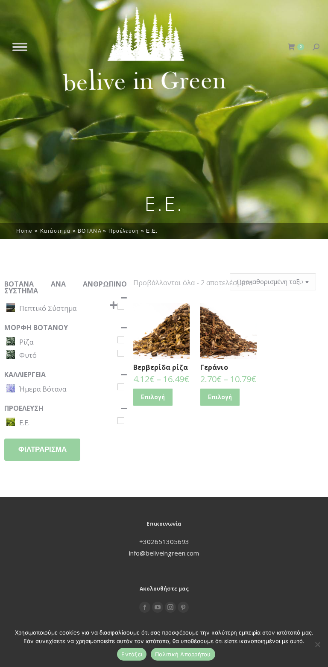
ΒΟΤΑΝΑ (89, 231)
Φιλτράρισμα (42, 449)
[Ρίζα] (120, 339)
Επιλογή (153, 397)
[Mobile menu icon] (20, 47)
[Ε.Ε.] (120, 420)
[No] (317, 644)
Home (24, 231)
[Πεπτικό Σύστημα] (120, 306)
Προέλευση (123, 231)
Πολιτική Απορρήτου (183, 654)
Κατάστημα (55, 231)
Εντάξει (131, 654)
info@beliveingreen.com (164, 553)
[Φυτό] (120, 353)
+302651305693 (164, 541)
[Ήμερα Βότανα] (120, 386)
